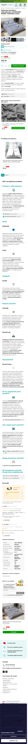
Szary (15, 542)
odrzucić (13, 728)
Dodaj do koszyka (18, 65)
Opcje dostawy (7, 50)
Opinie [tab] (6, 175)
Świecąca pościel (6, 576)
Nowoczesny (17, 558)
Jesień (18, 568)
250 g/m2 (16, 544)
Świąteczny (17, 565)
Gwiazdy (16, 566)
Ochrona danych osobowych (10, 689)
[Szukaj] (16, 4)
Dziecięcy (16, 557)
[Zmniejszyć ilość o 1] (2, 65)
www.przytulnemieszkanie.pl (12, 701)
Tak (15, 562)
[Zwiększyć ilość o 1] (9, 65)
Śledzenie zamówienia (8, 678)
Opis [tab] (2, 175)
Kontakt (5, 685)
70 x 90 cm (16, 548)
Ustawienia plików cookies (7, 725)
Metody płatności (7, 682)
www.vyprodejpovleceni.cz (12, 703)
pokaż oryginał (18, 508)
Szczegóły (13, 632)
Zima (15, 568)
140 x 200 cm (17, 546)
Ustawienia (13, 736)
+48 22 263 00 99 (10, 664)
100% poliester (18, 549)
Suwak (16, 560)
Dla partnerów (6, 692)
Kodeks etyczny (7, 690)
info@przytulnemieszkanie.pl (13, 668)
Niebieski (20, 542)
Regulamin (5, 687)
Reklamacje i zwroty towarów (10, 684)
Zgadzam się (13, 740)
